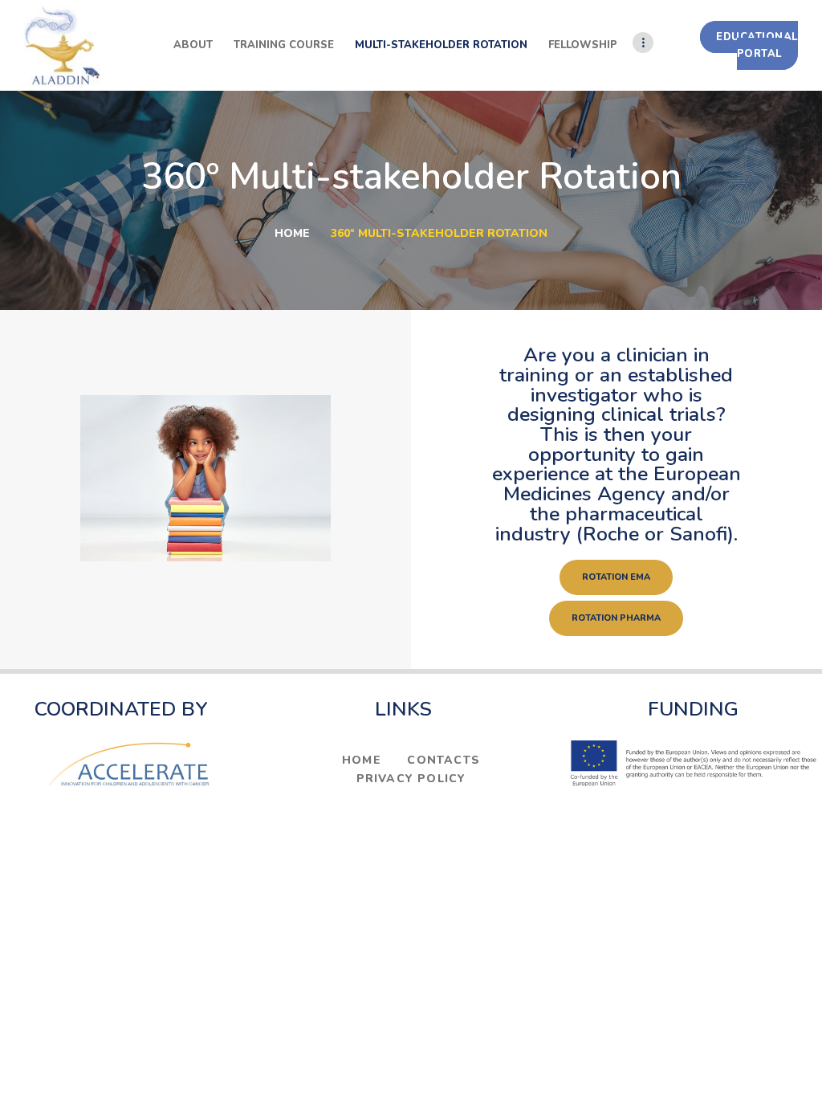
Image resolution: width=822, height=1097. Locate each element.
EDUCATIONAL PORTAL (757, 45)
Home (292, 233)
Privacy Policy (411, 778)
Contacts (443, 760)
